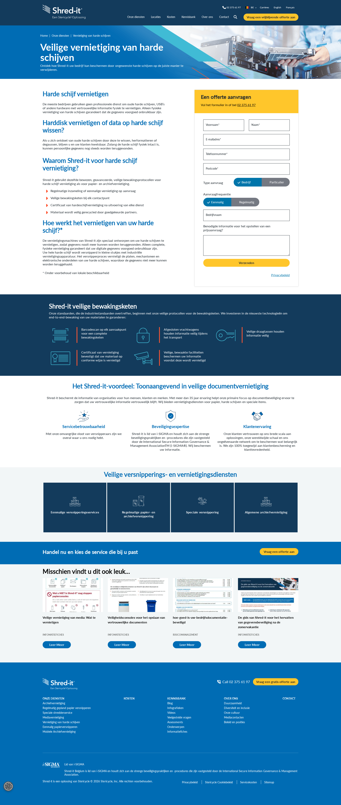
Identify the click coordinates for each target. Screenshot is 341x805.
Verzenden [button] (246, 262)
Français (290, 7)
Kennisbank (188, 17)
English (277, 7)
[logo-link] (65, 11)
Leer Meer (56, 644)
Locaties (156, 17)
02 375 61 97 (246, 105)
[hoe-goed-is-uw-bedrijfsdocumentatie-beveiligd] (203, 595)
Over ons (207, 17)
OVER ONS (231, 698)
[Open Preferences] (8, 786)
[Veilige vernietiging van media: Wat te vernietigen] (73, 595)
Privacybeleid (280, 275)
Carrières (264, 7)
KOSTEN (129, 698)
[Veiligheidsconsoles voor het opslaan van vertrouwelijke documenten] (138, 595)
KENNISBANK (176, 698)
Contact (224, 17)
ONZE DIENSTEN (53, 698)
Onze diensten (136, 17)
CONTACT (289, 698)
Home (44, 35)
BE (252, 7)
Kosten (171, 17)
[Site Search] (235, 17)
